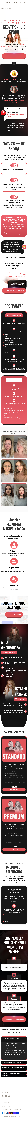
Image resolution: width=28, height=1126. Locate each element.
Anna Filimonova (12, 1116)
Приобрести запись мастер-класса (14, 56)
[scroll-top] (24, 1122)
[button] (24, 2)
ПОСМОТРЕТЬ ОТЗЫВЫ (14, 614)
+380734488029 (6, 1107)
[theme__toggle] (20, 2)
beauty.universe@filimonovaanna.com (11, 1109)
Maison (3, 8)
